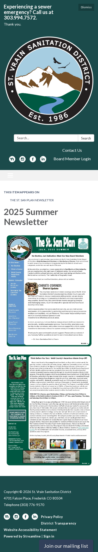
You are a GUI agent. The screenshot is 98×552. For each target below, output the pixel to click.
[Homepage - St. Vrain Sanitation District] (49, 83)
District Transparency (58, 523)
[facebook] (33, 160)
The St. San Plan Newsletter (32, 200)
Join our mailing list (66, 546)
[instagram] (22, 160)
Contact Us (72, 150)
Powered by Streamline (22, 536)
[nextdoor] (12, 160)
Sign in (48, 536)
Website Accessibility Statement (30, 530)
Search (86, 138)
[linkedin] (43, 160)
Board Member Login (72, 158)
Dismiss (86, 7)
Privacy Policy (52, 517)
